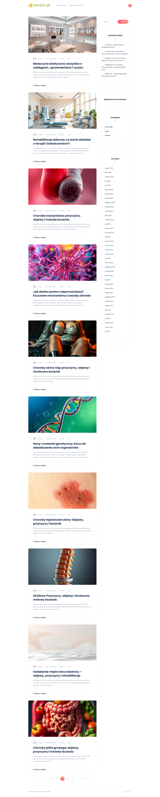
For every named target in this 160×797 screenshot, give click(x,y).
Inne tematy (109, 127)
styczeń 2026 (109, 190)
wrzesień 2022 (109, 271)
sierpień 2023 (109, 250)
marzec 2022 (109, 275)
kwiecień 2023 (109, 262)
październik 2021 (110, 297)
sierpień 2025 (109, 211)
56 (83, 778)
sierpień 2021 (109, 305)
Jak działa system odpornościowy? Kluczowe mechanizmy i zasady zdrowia (62, 294)
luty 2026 (107, 185)
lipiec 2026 (108, 172)
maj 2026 (107, 181)
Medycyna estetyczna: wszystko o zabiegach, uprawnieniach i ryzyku (58, 66)
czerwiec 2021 (109, 314)
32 (72, 778)
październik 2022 (110, 267)
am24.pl (39, 58)
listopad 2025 (109, 198)
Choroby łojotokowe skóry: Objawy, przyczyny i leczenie (58, 522)
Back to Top (126, 791)
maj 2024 (107, 237)
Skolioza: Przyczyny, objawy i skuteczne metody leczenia (61, 598)
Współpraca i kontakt (76, 5)
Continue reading (39, 85)
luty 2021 (107, 331)
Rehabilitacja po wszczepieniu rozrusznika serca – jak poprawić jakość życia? (114, 67)
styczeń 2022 (109, 284)
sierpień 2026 (109, 168)
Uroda (107, 131)
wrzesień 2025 (109, 207)
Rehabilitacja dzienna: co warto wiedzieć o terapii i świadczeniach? (62, 142)
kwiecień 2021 (109, 323)
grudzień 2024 (109, 228)
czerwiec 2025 (109, 220)
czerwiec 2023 (109, 254)
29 (57, 778)
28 (52, 778)
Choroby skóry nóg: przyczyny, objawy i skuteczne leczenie (61, 370)
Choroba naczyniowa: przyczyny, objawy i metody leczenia (57, 218)
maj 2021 (107, 318)
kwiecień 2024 (109, 241)
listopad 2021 (109, 293)
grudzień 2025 (109, 194)
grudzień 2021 (109, 288)
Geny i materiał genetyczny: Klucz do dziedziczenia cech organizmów (59, 446)
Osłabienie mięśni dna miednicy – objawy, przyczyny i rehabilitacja (57, 674)
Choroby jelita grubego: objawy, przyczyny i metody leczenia (56, 750)
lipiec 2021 (108, 310)
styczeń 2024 (109, 245)
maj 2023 (107, 258)
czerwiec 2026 (109, 177)
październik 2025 (110, 202)
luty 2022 (107, 280)
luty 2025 (107, 224)
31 (67, 778)
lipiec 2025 (108, 215)
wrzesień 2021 (109, 301)
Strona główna (61, 5)
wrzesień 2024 (109, 232)
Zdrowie (61, 58)
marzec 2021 (109, 327)
